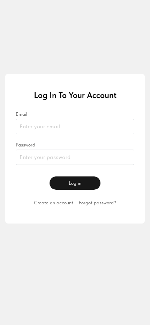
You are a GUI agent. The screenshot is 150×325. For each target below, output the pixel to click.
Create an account (53, 202)
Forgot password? (97, 202)
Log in (75, 183)
